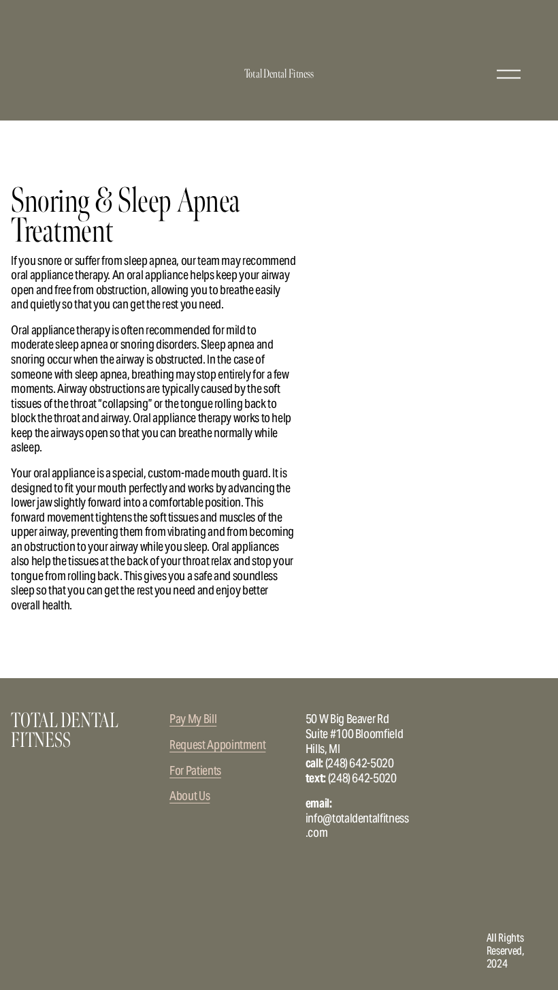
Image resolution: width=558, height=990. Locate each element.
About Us (189, 795)
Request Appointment (217, 744)
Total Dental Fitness (278, 74)
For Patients (195, 770)
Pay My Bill (192, 719)
